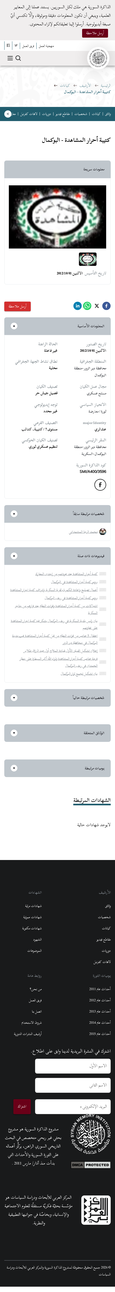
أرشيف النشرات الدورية (28, 1033)
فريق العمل (35, 1000)
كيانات (65, 85)
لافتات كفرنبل (28, 114)
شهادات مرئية (33, 905)
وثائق (108, 114)
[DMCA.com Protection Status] (91, 1163)
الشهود (37, 939)
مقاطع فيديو (63, 114)
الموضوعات (34, 950)
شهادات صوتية (32, 917)
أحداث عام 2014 (100, 1022)
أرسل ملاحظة (95, 33)
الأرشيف (85, 85)
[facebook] (106, 307)
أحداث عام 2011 (100, 989)
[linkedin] (77, 307)
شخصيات (80, 114)
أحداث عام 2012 (100, 1000)
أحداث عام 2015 (100, 1033)
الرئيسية (106, 85)
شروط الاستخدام (31, 1022)
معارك (12, 114)
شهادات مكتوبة (32, 928)
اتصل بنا (37, 1011)
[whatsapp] (87, 307)
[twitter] (97, 307)
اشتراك (22, 1106)
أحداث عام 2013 (100, 1011)
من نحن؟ (36, 989)
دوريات (46, 114)
